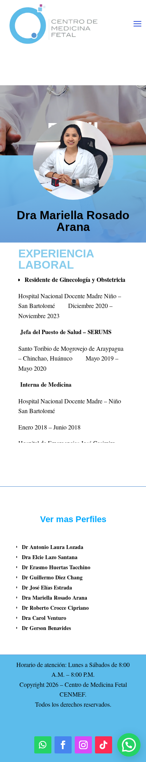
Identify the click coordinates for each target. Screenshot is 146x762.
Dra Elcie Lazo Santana (49, 557)
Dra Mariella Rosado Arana (54, 597)
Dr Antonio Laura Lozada (52, 547)
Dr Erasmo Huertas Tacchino (56, 567)
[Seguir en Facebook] (63, 744)
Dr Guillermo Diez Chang (52, 577)
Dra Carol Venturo (44, 618)
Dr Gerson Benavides (46, 628)
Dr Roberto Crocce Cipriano (55, 608)
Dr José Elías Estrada (47, 587)
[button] (129, 745)
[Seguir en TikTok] (103, 744)
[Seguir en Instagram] (83, 744)
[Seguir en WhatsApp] (42, 744)
